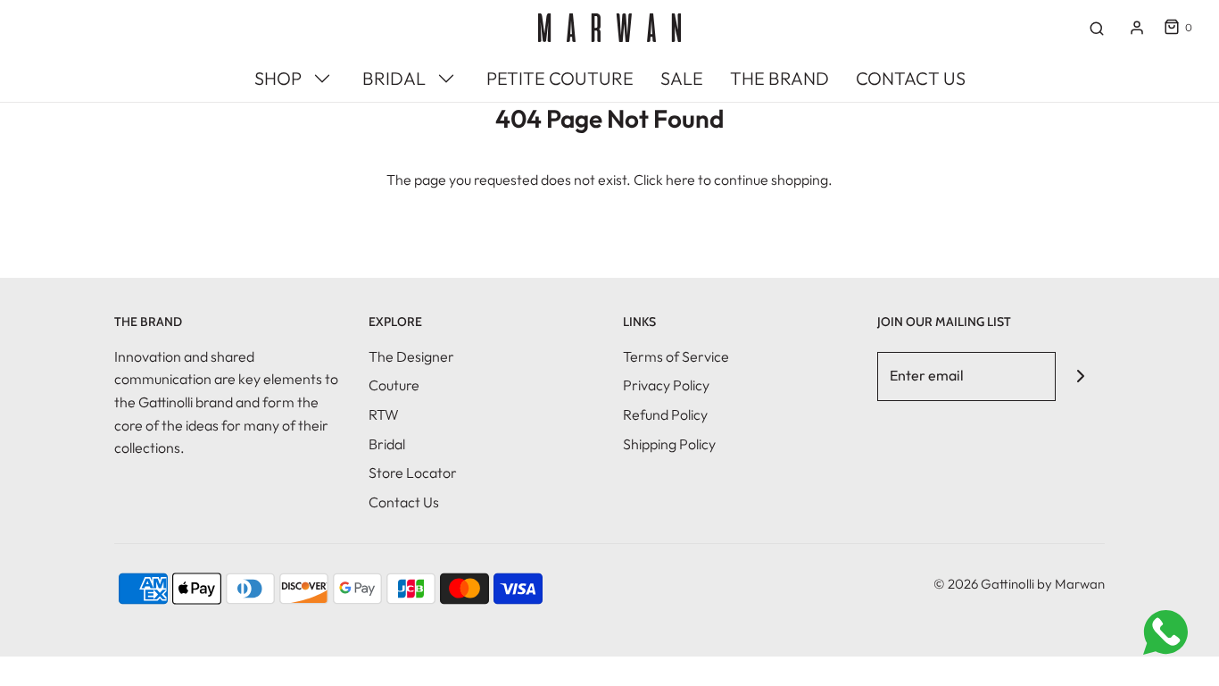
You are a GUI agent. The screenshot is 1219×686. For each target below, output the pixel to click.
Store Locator (413, 472)
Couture (394, 385)
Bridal (387, 444)
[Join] (1080, 376)
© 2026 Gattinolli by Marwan (1019, 583)
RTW (384, 414)
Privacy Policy (666, 385)
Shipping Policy (669, 444)
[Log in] (1137, 28)
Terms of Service (676, 356)
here (680, 179)
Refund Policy (665, 414)
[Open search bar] (1097, 28)
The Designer (411, 356)
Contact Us (404, 502)
